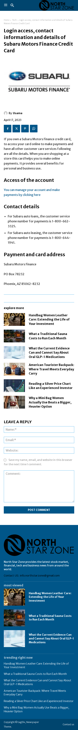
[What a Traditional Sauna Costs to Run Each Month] (14, 336)
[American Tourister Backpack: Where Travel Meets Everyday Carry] (14, 369)
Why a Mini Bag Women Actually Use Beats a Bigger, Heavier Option (50, 402)
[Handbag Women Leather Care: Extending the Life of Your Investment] (14, 319)
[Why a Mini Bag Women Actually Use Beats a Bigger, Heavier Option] (14, 402)
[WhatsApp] (33, 128)
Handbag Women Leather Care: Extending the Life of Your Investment (49, 319)
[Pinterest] (25, 128)
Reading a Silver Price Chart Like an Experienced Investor (38, 701)
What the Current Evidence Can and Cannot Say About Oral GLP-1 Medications (49, 352)
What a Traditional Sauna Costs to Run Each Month (50, 617)
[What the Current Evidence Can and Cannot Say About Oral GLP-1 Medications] (14, 352)
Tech (14, 20)
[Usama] (6, 113)
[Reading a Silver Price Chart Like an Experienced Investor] (14, 385)
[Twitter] (16, 128)
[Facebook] (7, 128)
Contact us (68, 724)
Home (6, 20)
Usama (17, 113)
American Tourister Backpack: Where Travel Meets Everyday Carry (51, 369)
